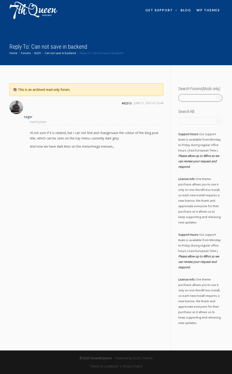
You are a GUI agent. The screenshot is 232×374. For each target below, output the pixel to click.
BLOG (186, 10)
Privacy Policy (132, 366)
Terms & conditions (104, 366)
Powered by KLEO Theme (134, 358)
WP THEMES (208, 10)
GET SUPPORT (159, 10)
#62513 (127, 103)
